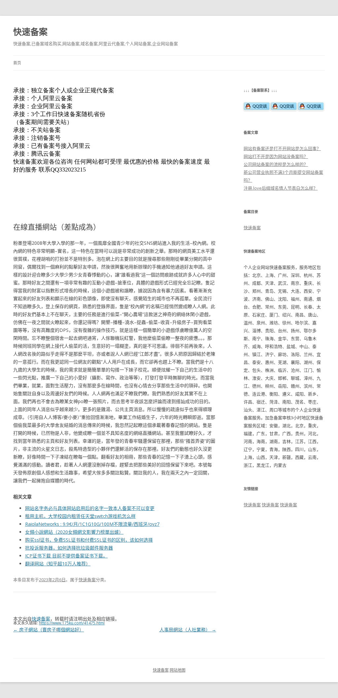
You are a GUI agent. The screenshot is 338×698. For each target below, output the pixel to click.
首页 (17, 63)
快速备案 (30, 32)
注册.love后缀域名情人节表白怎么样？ (281, 188)
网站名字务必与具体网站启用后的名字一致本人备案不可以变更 (89, 508)
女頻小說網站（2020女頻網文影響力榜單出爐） (74, 532)
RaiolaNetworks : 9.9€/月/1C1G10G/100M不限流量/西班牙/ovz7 (92, 524)
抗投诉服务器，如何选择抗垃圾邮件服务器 (69, 548)
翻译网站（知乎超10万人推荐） (57, 563)
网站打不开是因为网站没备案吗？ (276, 156)
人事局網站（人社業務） (187, 629)
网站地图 (178, 670)
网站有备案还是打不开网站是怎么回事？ (282, 148)
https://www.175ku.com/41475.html (72, 623)
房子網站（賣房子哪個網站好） (48, 629)
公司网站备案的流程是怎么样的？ (276, 164)
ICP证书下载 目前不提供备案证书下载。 (66, 556)
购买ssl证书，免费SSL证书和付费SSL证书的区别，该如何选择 (89, 540)
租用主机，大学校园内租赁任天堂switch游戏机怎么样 (80, 516)
